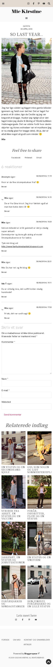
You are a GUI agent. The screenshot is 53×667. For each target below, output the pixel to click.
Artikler (27, 644)
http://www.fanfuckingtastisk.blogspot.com (22, 246)
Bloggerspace (30, 653)
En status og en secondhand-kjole (13, 469)
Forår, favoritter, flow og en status (36, 514)
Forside (5, 639)
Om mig (16, 639)
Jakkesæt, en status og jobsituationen (13, 560)
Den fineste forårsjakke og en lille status (39, 604)
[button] (3, 3)
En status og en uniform (39, 559)
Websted (6, 402)
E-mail (5, 390)
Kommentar (8, 342)
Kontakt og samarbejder (37, 639)
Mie (3, 222)
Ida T (4, 283)
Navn (4, 379)
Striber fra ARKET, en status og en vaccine (10, 514)
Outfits (26, 26)
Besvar (4, 187)
